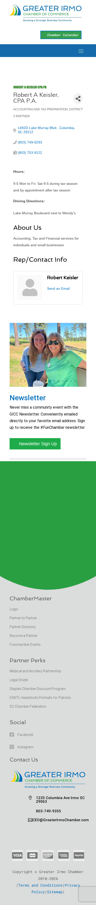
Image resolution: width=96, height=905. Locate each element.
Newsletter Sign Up (38, 443)
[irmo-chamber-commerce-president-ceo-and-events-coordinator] (48, 385)
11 (63, 381)
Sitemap (55, 891)
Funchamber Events (25, 644)
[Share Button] (78, 98)
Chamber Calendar (63, 35)
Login (14, 609)
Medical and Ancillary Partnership (35, 671)
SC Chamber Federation (28, 706)
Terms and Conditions (40, 885)
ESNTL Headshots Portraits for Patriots (40, 698)
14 (75, 381)
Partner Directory (23, 627)
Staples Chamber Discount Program (38, 689)
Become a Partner (24, 636)
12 (67, 381)
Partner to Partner (24, 618)
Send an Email (58, 288)
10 (58, 381)
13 (71, 381)
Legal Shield (19, 680)
